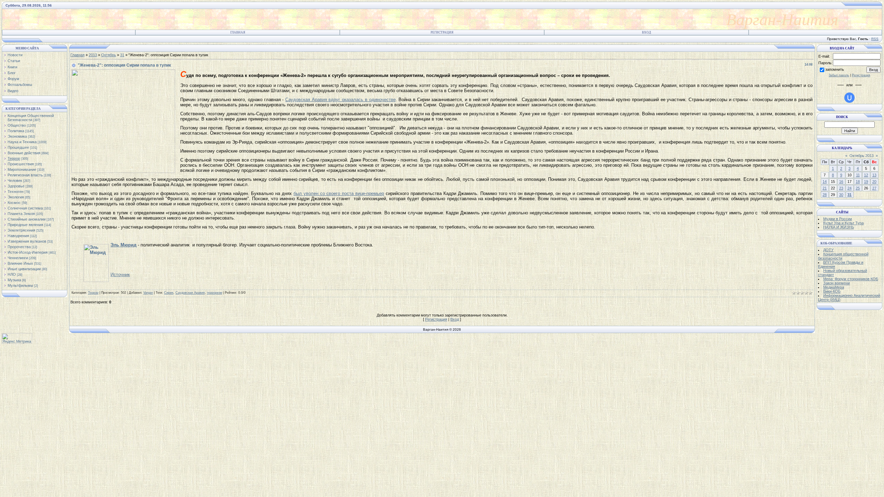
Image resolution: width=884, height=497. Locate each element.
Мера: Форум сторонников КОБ (850, 279)
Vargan (148, 292)
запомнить (834, 69)
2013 (93, 55)
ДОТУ (828, 250)
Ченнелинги (18, 258)
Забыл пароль (839, 75)
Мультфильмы (20, 285)
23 (841, 188)
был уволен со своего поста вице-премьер (339, 193)
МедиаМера (833, 287)
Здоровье (16, 186)
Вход (646, 32)
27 (874, 188)
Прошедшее (18, 147)
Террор (14, 158)
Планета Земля (21, 214)
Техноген (15, 191)
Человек (15, 180)
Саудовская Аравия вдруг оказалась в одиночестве (340, 99)
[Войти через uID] (849, 97)
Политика (16, 131)
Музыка (14, 280)
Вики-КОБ (831, 291)
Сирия (168, 292)
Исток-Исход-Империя (28, 252)
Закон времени (836, 283)
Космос (14, 203)
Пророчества (19, 247)
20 (874, 181)
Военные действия (24, 153)
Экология (16, 197)
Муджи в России (837, 219)
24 (849, 188)
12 (866, 175)
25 (858, 188)
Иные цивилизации (24, 269)
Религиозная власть (25, 175)
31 (122, 55)
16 (841, 181)
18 (858, 181)
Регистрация (442, 32)
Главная (237, 32)
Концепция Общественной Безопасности (31, 118)
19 (866, 181)
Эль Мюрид (123, 244)
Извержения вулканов (27, 241)
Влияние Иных (20, 263)
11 (858, 175)
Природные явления (25, 225)
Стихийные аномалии (27, 219)
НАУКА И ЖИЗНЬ (838, 227)
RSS (874, 39)
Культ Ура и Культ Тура (843, 223)
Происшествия (21, 164)
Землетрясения (21, 230)
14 (825, 181)
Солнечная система (25, 208)
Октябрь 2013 (861, 156)
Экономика (17, 136)
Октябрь (108, 55)
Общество (17, 125)
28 (825, 195)
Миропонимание (22, 169)
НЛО (12, 274)
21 (825, 188)
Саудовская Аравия (190, 292)
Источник (120, 274)
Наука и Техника (22, 142)
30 (841, 195)
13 (874, 175)
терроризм (214, 292)
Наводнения (18, 236)
